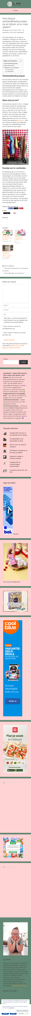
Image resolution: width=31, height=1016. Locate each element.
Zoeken (5, 359)
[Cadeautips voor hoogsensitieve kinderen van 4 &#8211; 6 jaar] (20, 232)
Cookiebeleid (11, 1007)
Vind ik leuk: (10, 69)
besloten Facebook (15, 408)
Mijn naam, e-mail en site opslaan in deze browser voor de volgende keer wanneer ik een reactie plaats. (16, 320)
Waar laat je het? (9, 65)
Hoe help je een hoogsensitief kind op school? (7, 238)
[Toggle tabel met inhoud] (20, 61)
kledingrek (20, 120)
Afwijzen (13, 1013)
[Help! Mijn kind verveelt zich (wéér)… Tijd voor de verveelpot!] (7, 248)
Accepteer (5, 1013)
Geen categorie (9, 266)
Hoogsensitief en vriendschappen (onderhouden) (15, 464)
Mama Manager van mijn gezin (14, 273)
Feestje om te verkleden (12, 67)
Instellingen (21, 1013)
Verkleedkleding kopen (11, 63)
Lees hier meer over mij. (19, 985)
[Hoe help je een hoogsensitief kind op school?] (7, 232)
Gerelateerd (10, 71)
